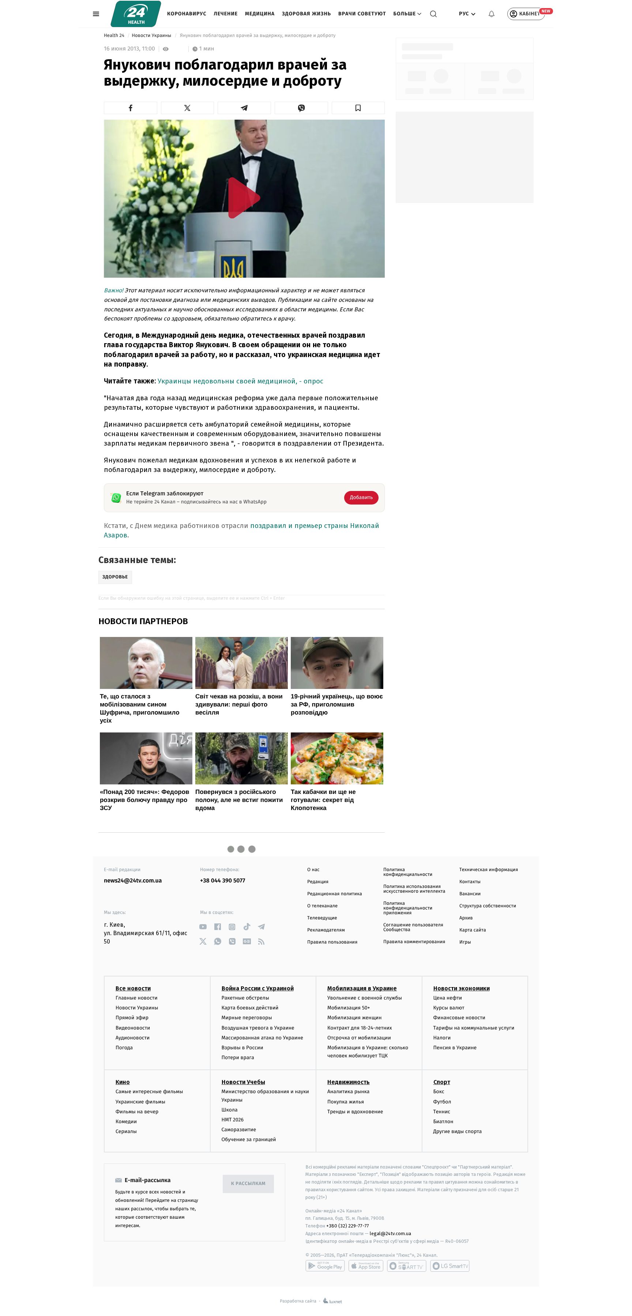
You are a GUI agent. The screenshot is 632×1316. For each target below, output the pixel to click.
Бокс (438, 1091)
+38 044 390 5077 (222, 880)
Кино (123, 1082)
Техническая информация (488, 869)
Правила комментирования (414, 942)
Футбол (442, 1102)
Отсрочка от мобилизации (359, 1038)
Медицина (260, 14)
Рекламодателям (326, 930)
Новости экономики (461, 988)
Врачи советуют (362, 14)
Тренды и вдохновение (355, 1112)
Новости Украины (152, 35)
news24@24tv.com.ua (133, 880)
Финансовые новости (459, 1018)
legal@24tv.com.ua (390, 1233)
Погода (124, 1048)
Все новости (133, 988)
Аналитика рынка (348, 1091)
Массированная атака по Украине (262, 1038)
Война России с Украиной (258, 988)
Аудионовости (133, 1038)
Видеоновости (133, 1028)
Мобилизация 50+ (348, 1008)
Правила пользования (332, 942)
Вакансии (470, 894)
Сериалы (126, 1131)
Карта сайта (472, 930)
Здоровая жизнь (306, 14)
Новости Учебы (243, 1082)
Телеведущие (322, 918)
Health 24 (114, 35)
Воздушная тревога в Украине (258, 1028)
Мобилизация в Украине (362, 988)
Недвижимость (348, 1082)
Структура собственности (487, 906)
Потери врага (238, 1057)
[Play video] (244, 197)
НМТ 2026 (233, 1120)
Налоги (442, 1038)
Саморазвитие (239, 1129)
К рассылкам (248, 1183)
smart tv (406, 1266)
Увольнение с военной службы (364, 998)
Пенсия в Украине (455, 1048)
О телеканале (322, 906)
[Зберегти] (358, 108)
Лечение (226, 14)
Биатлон (443, 1121)
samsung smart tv (450, 1266)
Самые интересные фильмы (149, 1091)
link (202, 927)
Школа (230, 1110)
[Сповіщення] (491, 14)
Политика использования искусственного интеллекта (414, 889)
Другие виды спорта (457, 1131)
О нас (313, 869)
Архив (466, 918)
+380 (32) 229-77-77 (347, 1226)
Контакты (470, 882)
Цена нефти (447, 998)
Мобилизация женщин (354, 1018)
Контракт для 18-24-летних (359, 1028)
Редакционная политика (334, 894)
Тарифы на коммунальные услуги (474, 1028)
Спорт (441, 1082)
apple (366, 1266)
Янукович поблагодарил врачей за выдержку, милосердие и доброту (258, 35)
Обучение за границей (249, 1139)
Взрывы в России (242, 1048)
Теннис (442, 1112)
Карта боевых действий (250, 1008)
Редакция (317, 882)
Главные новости (137, 998)
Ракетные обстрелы (245, 998)
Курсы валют (448, 1008)
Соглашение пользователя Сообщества (413, 927)
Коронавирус (187, 14)
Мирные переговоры (247, 1018)
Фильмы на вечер (137, 1112)
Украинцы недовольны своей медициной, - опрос (240, 381)
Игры (465, 942)
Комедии (126, 1121)
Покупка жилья (345, 1102)
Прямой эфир (132, 1018)
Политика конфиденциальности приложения (407, 908)
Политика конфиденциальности (407, 872)
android (325, 1266)
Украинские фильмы (140, 1102)
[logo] (136, 14)
